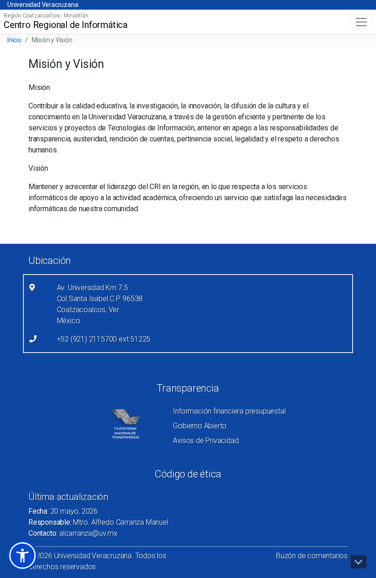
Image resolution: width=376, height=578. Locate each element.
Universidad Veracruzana (42, 4)
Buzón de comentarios (312, 555)
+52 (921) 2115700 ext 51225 (104, 339)
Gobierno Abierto (200, 425)
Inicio (14, 40)
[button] (22, 555)
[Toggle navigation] (361, 22)
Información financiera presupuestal (229, 411)
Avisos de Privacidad (205, 440)
